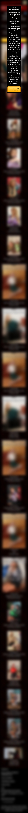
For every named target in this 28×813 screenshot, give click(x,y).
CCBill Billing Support (8, 781)
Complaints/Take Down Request (11, 790)
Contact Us (4, 769)
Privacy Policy (5, 784)
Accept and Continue (14, 89)
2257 (2, 788)
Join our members (6, 778)
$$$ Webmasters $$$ (8, 799)
